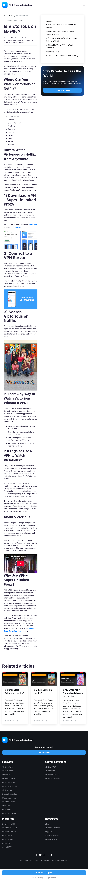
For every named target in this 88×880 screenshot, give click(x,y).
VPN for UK (50, 771)
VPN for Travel (8, 802)
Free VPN (6, 806)
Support (48, 832)
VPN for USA (50, 767)
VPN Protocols (8, 771)
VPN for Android (9, 832)
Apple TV (6, 843)
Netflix (11, 16)
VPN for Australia (52, 778)
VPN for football (9, 813)
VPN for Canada (51, 775)
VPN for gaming (8, 782)
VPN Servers (7, 790)
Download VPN (8, 824)
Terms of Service (52, 835)
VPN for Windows (9, 828)
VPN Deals (6, 809)
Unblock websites (9, 794)
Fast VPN (6, 775)
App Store (33, 225)
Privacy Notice (51, 839)
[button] (84, 5)
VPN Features (8, 767)
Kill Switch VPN (8, 778)
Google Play (16, 227)
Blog (5, 16)
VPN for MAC (7, 839)
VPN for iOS (7, 835)
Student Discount (9, 798)
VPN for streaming (9, 786)
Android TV (6, 847)
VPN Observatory (52, 828)
